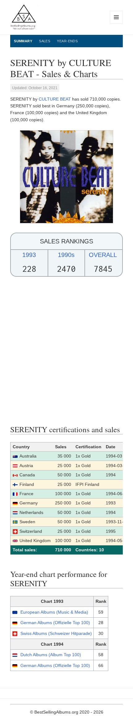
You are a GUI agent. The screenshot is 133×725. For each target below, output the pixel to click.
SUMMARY (23, 41)
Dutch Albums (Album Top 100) (50, 654)
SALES (44, 41)
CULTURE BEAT (55, 99)
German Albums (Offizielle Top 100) (55, 622)
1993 (29, 254)
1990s (66, 254)
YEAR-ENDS (67, 41)
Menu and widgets (116, 23)
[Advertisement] (66, 350)
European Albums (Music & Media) (54, 612)
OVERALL (103, 254)
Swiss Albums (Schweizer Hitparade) (56, 633)
